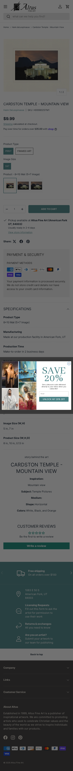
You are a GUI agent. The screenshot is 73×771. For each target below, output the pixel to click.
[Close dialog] (68, 363)
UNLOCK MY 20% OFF (54, 399)
